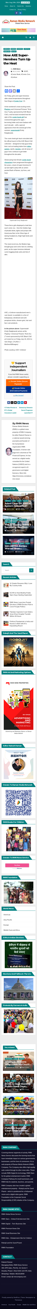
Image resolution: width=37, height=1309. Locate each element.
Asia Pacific (8, 920)
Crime (14, 500)
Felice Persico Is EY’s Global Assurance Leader (10, 410)
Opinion (22, 1058)
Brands (13, 48)
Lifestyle (27, 48)
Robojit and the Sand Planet (11, 1243)
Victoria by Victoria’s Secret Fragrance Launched (26, 410)
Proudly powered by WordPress (11, 1297)
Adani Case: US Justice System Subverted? (18, 504)
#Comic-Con (25, 74)
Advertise (28, 6)
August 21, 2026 (13, 1089)
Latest (19, 500)
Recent (14, 51)
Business (19, 48)
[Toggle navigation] (34, 37)
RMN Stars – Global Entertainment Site (15, 1219)
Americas (6, 48)
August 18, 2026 (13, 1134)
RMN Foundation (7, 1247)
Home (6, 6)
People (22, 1125)
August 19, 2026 (13, 1111)
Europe (6, 925)
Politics (25, 500)
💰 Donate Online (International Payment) (18, 389)
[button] (26, 37)
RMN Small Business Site (10, 1233)
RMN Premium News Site (10, 1228)
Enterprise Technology (19, 519)
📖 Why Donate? (18, 395)
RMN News (16, 69)
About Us (12, 6)
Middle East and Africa (12, 930)
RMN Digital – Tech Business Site (13, 1224)
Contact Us (12, 9)
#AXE (26, 71)
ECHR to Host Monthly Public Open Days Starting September (17, 1086)
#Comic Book (15, 74)
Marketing (7, 51)
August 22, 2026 (13, 1067)
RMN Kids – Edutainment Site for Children (16, 1238)
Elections (17, 1100)
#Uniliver (14, 77)
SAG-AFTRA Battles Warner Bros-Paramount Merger (16, 548)
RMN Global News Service (11, 1214)
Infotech (7, 522)
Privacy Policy (22, 9)
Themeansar (18, 1300)
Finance (21, 543)
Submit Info (20, 6)
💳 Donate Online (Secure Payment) (18, 383)
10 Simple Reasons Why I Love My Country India (18, 1064)
